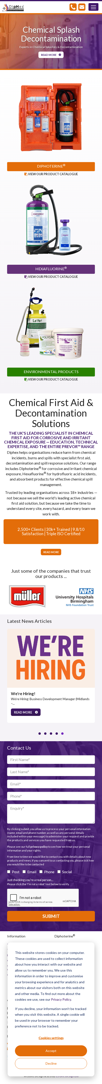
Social (67, 871)
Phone (49, 871)
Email (31, 871)
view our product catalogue (53, 174)
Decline (51, 1063)
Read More (48, 54)
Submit (51, 916)
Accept (51, 1051)
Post (15, 871)
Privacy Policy (61, 999)
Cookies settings (51, 1038)
